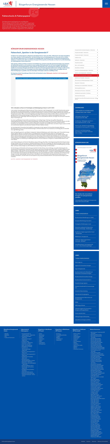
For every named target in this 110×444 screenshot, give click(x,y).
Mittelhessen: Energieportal (81, 236)
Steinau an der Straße (78, 345)
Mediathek (7, 335)
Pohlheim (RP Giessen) (95, 397)
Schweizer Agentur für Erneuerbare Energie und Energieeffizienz (83, 309)
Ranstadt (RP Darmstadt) (95, 370)
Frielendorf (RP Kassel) (95, 417)
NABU (76, 302)
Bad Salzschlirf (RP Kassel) (96, 412)
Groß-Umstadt (76, 337)
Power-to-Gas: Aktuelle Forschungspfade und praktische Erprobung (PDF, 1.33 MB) (84, 126)
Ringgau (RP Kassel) (95, 430)
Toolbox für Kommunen (9, 337)
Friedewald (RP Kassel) (95, 416)
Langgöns (58, 336)
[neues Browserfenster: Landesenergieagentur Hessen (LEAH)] (8, 2)
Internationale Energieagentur (82, 294)
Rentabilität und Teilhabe (79, 67)
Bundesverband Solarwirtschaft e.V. (83, 279)
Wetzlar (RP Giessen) (95, 411)
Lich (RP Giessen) (94, 393)
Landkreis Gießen (94, 392)
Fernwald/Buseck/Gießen (61, 335)
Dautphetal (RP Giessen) (96, 383)
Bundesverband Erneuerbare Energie (83, 276)
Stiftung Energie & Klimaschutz (82, 316)
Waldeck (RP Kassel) (95, 435)
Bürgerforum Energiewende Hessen (37, 4)
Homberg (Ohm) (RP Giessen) (97, 388)
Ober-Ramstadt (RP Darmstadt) (97, 368)
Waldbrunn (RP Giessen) (96, 406)
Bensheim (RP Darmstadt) (96, 339)
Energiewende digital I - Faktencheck (81, 52)
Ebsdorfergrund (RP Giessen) (97, 384)
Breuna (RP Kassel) (94, 413)
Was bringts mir (78, 262)
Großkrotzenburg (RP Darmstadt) (97, 355)
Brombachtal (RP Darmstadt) (96, 342)
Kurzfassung (19, 74)
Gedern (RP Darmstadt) (95, 352)
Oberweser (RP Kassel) (95, 427)
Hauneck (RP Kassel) (95, 420)
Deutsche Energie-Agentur (81, 283)
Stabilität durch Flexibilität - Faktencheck (82, 77)
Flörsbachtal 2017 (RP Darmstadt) (97, 348)
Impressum (88, 441)
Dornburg (58, 333)
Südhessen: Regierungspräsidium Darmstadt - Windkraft (83, 240)
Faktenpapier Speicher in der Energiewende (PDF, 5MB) (81, 116)
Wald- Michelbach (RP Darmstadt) (97, 373)
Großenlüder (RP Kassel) (96, 419)
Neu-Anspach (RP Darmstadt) (97, 366)
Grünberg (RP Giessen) (95, 387)
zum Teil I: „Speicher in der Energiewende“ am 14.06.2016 (24, 159)
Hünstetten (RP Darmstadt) (96, 357)
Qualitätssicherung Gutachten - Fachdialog (82, 93)
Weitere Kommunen (95, 329)
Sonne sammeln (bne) (80, 313)
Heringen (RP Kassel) (95, 424)
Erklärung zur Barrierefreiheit (103, 441)
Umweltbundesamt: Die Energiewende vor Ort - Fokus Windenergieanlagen (84, 245)
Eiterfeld (41, 337)
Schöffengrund (59, 338)
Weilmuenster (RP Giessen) (96, 410)
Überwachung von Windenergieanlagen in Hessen (84, 80)
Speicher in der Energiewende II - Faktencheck (83, 75)
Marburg (58, 337)
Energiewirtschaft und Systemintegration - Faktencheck (85, 49)
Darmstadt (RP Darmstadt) (96, 345)
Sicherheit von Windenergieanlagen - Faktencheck (84, 70)
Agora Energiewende (80, 268)
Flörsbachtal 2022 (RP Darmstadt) (97, 347)
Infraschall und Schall (78, 62)
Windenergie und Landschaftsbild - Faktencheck (83, 85)
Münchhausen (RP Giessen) (96, 396)
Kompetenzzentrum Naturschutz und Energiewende (83, 298)
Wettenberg (58, 340)
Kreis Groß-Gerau (77, 341)
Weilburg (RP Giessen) (95, 408)
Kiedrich (75, 340)
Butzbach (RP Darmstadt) (96, 343)
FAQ (6, 336)
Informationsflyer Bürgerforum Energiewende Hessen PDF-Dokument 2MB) (85, 200)
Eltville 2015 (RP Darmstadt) (96, 346)
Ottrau (40, 341)
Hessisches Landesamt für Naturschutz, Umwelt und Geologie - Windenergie (84, 227)
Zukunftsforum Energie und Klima (83, 319)
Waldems (75, 346)
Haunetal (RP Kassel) (95, 421)
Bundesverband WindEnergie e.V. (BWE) (84, 217)
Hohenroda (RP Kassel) (95, 425)
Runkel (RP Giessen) (95, 399)
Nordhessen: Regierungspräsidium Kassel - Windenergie (84, 232)
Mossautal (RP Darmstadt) (96, 364)
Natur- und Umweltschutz (79, 65)
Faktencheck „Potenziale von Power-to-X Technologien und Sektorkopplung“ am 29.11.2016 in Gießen (41, 78)
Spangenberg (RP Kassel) (96, 431)
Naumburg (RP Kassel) (95, 426)
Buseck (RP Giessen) (95, 379)
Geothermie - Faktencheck (79, 60)
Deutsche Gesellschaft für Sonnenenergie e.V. (84, 287)
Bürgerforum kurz (82, 142)
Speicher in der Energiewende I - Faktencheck (83, 72)
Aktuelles (6, 333)
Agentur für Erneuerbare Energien (83, 265)
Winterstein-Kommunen (78, 349)
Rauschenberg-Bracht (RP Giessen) (98, 398)
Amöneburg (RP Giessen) (96, 374)
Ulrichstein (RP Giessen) (96, 403)
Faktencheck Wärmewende (80, 95)
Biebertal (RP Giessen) (95, 380)
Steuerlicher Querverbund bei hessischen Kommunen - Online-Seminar (86, 99)
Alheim (40, 333)
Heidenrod (76, 338)
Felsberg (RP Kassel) (95, 415)
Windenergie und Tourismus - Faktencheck (82, 90)
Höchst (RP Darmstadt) (95, 356)
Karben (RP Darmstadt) (95, 359)
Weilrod (75, 347)
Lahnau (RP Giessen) (95, 390)
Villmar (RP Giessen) (95, 404)
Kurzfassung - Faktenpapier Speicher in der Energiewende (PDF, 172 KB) (84, 121)
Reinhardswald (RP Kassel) (96, 429)
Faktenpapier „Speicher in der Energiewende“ (57, 73)
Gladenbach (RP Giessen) (96, 385)
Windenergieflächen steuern (80, 88)
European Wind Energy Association (83, 220)
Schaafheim (76, 344)
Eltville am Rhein (77, 333)
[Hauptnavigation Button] (106, 4)
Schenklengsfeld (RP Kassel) (96, 433)
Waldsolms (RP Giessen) (96, 407)
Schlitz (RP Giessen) (95, 402)
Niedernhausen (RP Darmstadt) (97, 365)
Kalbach (40, 340)
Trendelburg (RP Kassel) (96, 434)
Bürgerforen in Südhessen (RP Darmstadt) (79, 330)
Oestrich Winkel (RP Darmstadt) (97, 369)
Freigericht (76, 335)
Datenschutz (94, 441)
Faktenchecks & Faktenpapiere (25, 330)
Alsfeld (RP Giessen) (95, 375)
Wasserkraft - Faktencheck (80, 82)
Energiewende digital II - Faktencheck (81, 55)
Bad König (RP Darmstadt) (96, 334)
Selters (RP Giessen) (95, 401)
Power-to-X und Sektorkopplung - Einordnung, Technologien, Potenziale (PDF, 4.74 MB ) (84, 131)
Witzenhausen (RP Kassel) (96, 436)
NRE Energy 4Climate (80, 305)
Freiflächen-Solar (78, 57)
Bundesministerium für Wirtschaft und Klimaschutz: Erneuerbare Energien (83, 272)
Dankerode (41, 336)
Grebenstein (41, 338)
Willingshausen (42, 344)
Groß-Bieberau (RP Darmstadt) (97, 353)
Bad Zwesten (41, 335)
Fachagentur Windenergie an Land (83, 224)
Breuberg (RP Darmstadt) (96, 341)
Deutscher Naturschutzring (81, 291)
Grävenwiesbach (77, 336)
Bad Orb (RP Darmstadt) (96, 338)
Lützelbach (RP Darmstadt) (96, 360)
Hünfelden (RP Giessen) (95, 389)
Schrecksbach (42, 342)
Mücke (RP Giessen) (95, 394)
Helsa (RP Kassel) (94, 422)
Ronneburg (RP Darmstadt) (96, 371)
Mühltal (75, 342)
